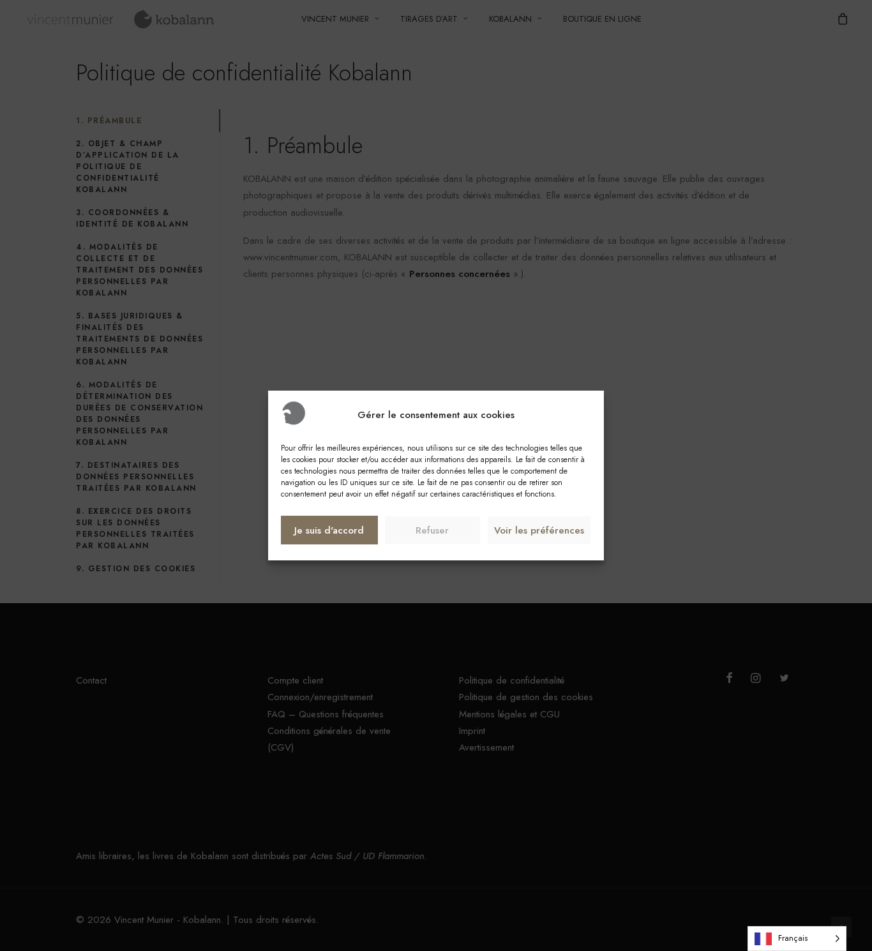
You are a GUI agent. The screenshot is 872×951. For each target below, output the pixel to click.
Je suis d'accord (329, 530)
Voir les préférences (539, 530)
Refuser (432, 530)
